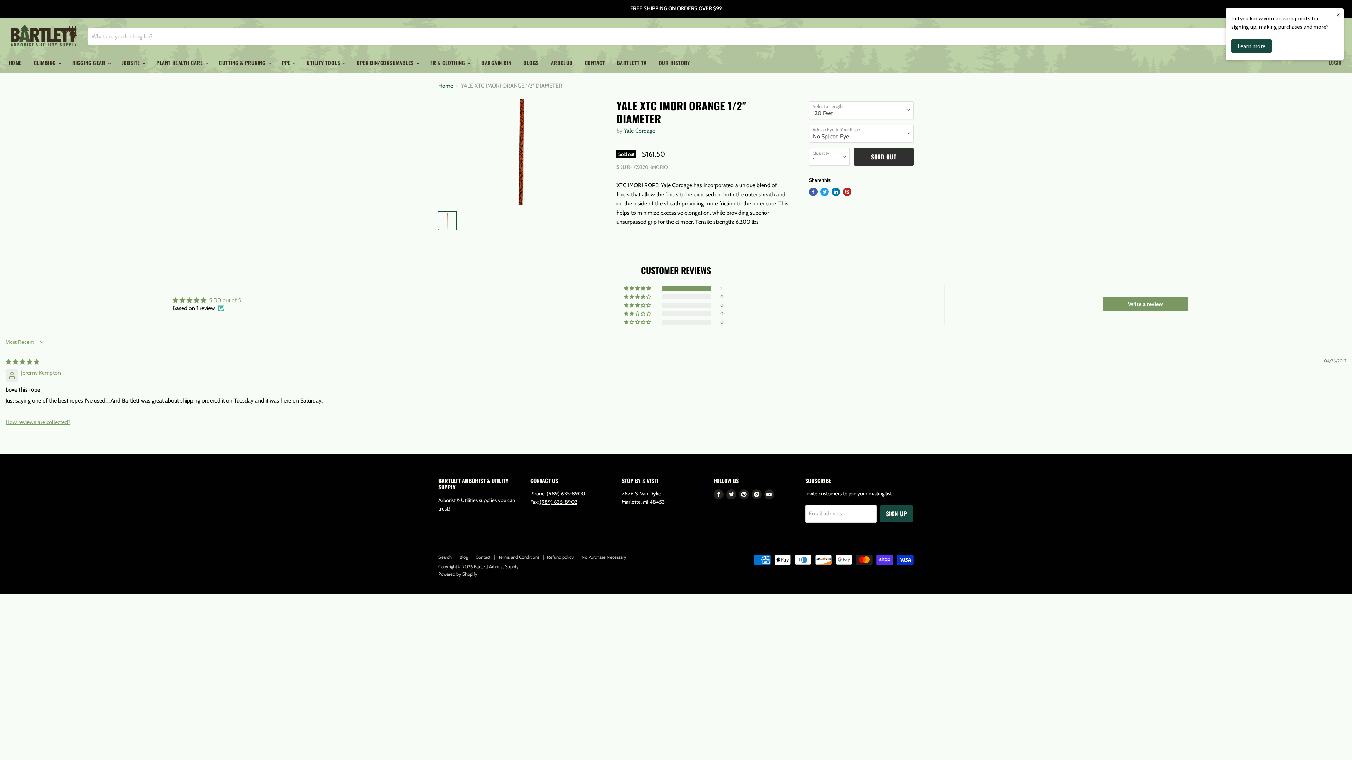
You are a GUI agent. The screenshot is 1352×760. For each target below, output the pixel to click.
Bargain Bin (496, 62)
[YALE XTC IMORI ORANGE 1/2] (521, 152)
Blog (463, 557)
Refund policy (560, 557)
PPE (287, 62)
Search (445, 557)
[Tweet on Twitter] (824, 192)
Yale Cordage (639, 130)
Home (15, 62)
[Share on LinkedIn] (836, 192)
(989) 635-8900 (566, 493)
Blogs (531, 62)
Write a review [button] (1145, 304)
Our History (674, 62)
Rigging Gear (89, 62)
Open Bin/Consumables (386, 62)
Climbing (45, 62)
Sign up (896, 513)
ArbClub (562, 62)
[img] (22, 362)
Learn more (1251, 46)
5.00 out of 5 (225, 300)
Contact (595, 62)
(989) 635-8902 (558, 502)
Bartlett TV (632, 62)
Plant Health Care (180, 62)
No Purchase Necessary (604, 557)
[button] (638, 288)
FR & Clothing (448, 62)
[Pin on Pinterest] (847, 192)
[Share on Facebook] (813, 192)
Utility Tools (324, 62)
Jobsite (132, 62)
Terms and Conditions (518, 557)
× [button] (1338, 14)
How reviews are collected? (38, 422)
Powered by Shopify (457, 574)
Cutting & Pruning (243, 62)
